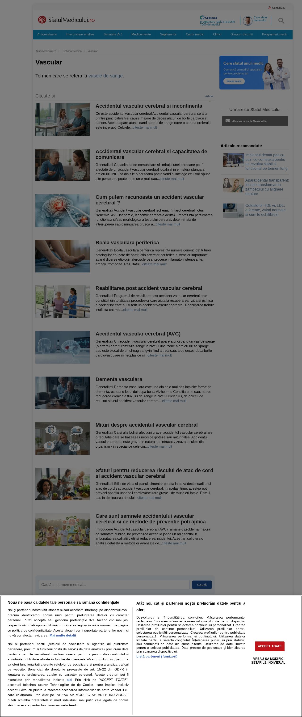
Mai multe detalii (63, 635)
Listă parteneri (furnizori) (156, 656)
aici (69, 680)
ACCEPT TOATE (270, 646)
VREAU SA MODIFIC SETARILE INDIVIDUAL (268, 660)
